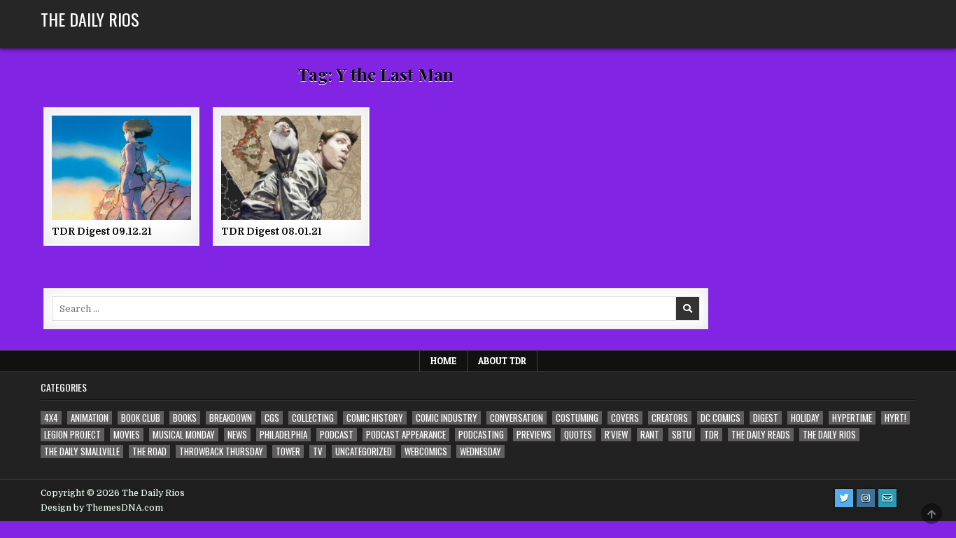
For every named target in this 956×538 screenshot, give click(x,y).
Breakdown (230, 418)
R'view (616, 434)
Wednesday (480, 451)
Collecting (313, 418)
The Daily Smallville (82, 451)
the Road (149, 451)
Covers (625, 418)
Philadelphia (283, 434)
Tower (288, 451)
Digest (765, 418)
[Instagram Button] (866, 498)
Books (185, 418)
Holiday (805, 418)
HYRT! (895, 418)
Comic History (374, 418)
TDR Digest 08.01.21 (271, 231)
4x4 (51, 418)
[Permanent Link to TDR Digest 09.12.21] (121, 168)
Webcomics (426, 451)
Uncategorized (363, 451)
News (237, 434)
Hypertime (852, 418)
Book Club (140, 418)
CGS (272, 418)
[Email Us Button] (887, 498)
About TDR (502, 360)
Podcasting (481, 434)
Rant (649, 434)
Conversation (516, 418)
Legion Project (72, 434)
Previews (533, 434)
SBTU (681, 434)
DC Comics (720, 418)
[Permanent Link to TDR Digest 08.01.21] (290, 168)
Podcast (336, 434)
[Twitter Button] (844, 498)
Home (443, 360)
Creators (670, 418)
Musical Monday (184, 434)
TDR (711, 434)
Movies (126, 434)
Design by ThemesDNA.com (102, 508)
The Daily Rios (90, 19)
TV (318, 451)
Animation (89, 418)
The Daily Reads (760, 434)
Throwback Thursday (221, 451)
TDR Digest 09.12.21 (102, 231)
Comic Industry (446, 418)
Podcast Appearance (406, 434)
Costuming (577, 418)
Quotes (578, 434)
